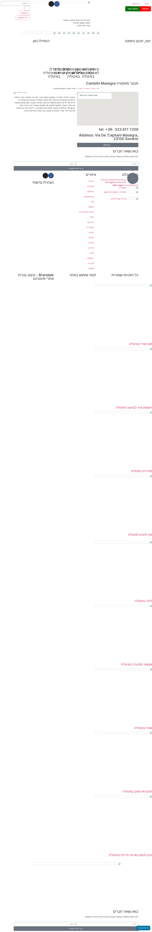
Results (24, 13)
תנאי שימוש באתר (82, 275)
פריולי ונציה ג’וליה (118, 199)
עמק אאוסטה (89, 196)
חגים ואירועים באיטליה (137, 791)
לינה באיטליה (143, 601)
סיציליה (91, 243)
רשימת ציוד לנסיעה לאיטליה (134, 407)
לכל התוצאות (22, 17)
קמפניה (91, 268)
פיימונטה (90, 258)
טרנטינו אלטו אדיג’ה (86, 212)
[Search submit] (26, 8)
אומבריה (122, 188)
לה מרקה (90, 222)
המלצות (145, 9)
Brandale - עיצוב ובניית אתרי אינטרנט (36, 277)
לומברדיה (86, 88)
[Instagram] (51, 4)
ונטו (92, 202)
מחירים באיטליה (141, 471)
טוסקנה (91, 207)
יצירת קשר (136, 4)
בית (98, 88)
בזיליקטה (90, 191)
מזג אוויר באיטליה (140, 344)
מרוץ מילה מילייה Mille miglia (125, 185)
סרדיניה (91, 248)
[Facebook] (57, 4)
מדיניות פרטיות (143, 928)
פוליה (92, 253)
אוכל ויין (66, 71)
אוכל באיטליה (143, 728)
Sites (93, 88)
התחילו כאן (41, 41)
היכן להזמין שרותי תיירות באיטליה (130, 855)
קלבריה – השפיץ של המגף (115, 192)
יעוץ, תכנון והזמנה (138, 41)
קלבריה (91, 263)
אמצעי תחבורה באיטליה (136, 664)
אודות (146, 4)
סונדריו (79, 88)
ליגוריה (91, 232)
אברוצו (91, 181)
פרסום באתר (133, 9)
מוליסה (91, 238)
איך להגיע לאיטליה (140, 535)
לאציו (92, 217)
